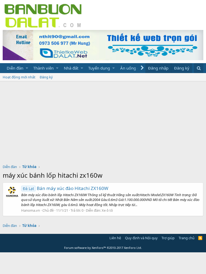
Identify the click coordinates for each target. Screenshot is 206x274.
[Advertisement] (103, 121)
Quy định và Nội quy (141, 237)
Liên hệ (115, 237)
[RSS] (200, 238)
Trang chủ (186, 237)
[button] (27, 68)
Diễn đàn (15, 68)
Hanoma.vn (30, 210)
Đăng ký (46, 77)
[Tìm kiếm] (198, 68)
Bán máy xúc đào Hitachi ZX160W (65, 188)
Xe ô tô (107, 210)
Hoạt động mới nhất (19, 77)
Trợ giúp (168, 237)
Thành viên (43, 68)
